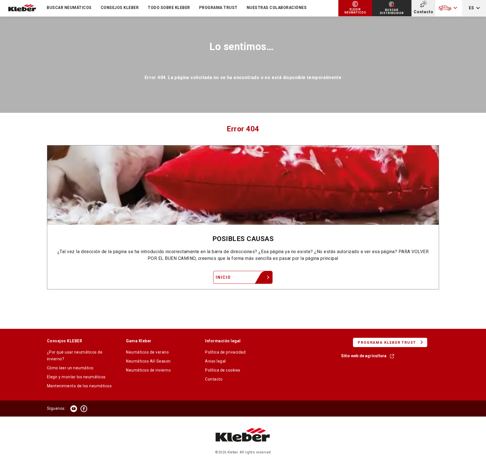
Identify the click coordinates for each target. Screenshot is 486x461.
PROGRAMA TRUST (218, 7)
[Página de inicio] (243, 447)
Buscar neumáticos (69, 7)
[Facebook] (83, 408)
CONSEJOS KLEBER (120, 7)
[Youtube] (73, 408)
